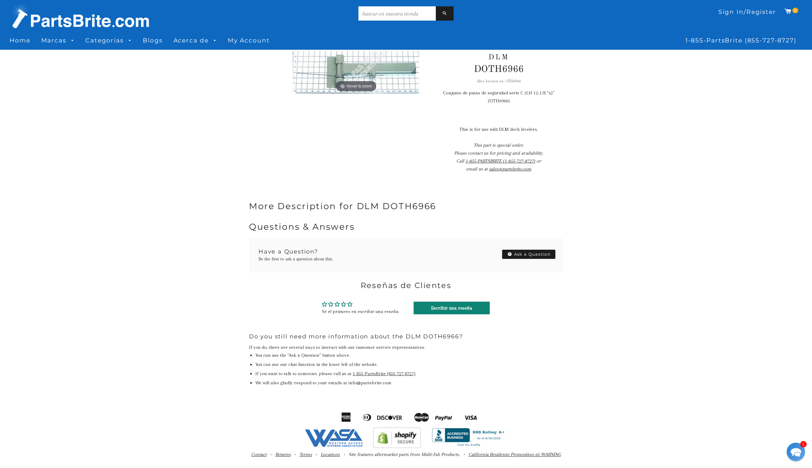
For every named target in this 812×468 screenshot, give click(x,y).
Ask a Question (532, 254)
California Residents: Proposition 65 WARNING (514, 454)
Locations (330, 454)
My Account (249, 40)
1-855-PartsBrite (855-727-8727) (740, 40)
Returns (283, 454)
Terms (305, 454)
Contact (258, 454)
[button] (796, 452)
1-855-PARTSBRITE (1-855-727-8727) (500, 161)
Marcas (55, 40)
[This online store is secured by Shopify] (397, 446)
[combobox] (397, 13)
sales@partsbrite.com (510, 169)
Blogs (152, 40)
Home (20, 40)
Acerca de (192, 40)
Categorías (105, 40)
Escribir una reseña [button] (451, 308)
